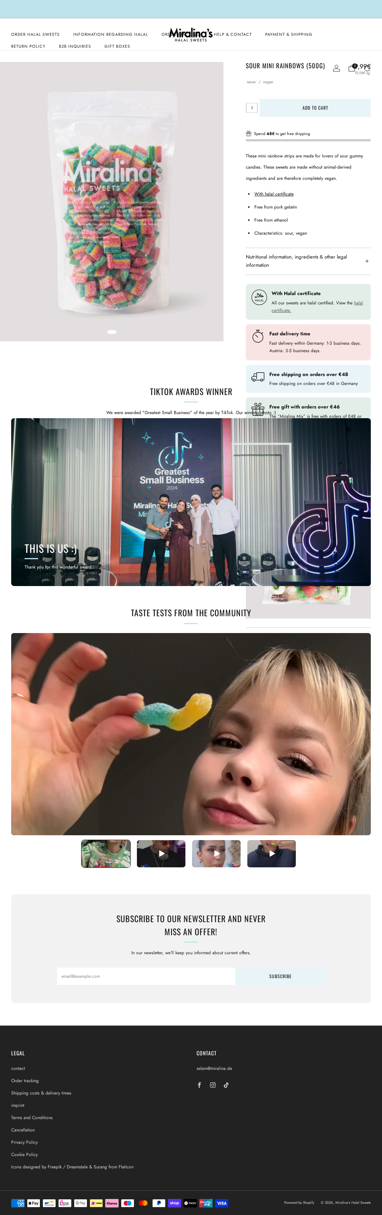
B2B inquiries (75, 46)
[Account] (336, 68)
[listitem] (191, 9)
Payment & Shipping (289, 34)
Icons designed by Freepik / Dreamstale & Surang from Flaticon (72, 1167)
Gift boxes (117, 46)
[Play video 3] (216, 853)
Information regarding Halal (110, 34)
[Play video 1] (106, 853)
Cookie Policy (24, 1154)
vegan (268, 82)
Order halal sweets (35, 34)
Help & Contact (233, 34)
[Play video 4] (271, 853)
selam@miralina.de (214, 1068)
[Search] (367, 68)
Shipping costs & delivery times (41, 1093)
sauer (251, 82)
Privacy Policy (24, 1142)
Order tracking (25, 1080)
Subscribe (280, 976)
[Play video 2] (161, 853)
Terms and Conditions (32, 1117)
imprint (17, 1105)
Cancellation (23, 1130)
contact (18, 1068)
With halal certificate (274, 194)
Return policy (28, 46)
